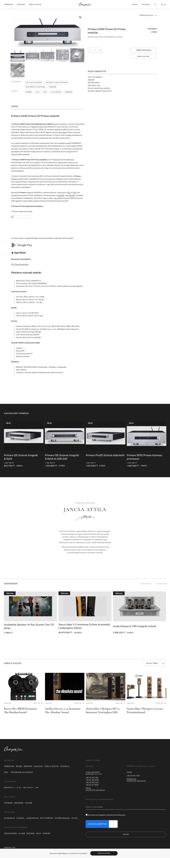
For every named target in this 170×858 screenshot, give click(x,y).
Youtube (28, 803)
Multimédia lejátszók (35, 87)
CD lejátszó (56, 92)
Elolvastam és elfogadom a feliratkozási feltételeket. (107, 815)
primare (68, 92)
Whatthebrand (46, 818)
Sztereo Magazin (62, 818)
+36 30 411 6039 (92, 785)
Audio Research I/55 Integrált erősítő (134, 626)
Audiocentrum (10, 833)
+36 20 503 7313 (133, 775)
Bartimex (31, 833)
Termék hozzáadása (143, 50)
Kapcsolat (146, 4)
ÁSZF (6, 772)
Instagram (18, 803)
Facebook (8, 803)
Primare (52, 87)
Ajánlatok (38, 766)
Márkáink (28, 766)
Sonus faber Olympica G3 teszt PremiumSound (145, 710)
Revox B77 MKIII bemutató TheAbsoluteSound (20, 710)
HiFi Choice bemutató (19, 264)
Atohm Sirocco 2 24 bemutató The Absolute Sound (62, 710)
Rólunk (19, 766)
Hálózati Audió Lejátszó (56, 82)
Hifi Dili (74, 818)
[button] (8, 4)
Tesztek (7, 703)
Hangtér (46, 833)
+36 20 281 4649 (92, 780)
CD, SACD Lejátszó (34, 82)
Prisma (29, 92)
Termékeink (9, 766)
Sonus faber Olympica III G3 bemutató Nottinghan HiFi (102, 710)
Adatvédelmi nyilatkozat (22, 772)
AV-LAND (21, 833)
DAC (37, 92)
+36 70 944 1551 (92, 777)
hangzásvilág (32, 818)
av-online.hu (9, 818)
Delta (38, 833)
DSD (45, 92)
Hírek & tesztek (51, 766)
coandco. (20, 818)
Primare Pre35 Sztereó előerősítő (96, 455)
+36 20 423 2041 (92, 782)
